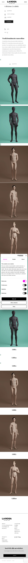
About (3, 523)
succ (5, 32)
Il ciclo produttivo (7, 525)
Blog (3, 538)
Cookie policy (8, 560)
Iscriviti (14, 555)
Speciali (17, 533)
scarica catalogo (10, 13)
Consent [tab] (5, 259)
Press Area (4, 540)
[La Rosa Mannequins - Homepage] (12, 3)
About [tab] (23, 259)
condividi (9, 17)
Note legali (4, 560)
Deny (14, 306)
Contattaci (8, 21)
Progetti (4, 537)
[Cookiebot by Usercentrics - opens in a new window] (17, 255)
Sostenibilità (5, 526)
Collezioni (17, 523)
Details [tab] (14, 259)
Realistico (17, 531)
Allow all (14, 298)
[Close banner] (26, 255)
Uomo (16, 526)
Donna (16, 525)
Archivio (4, 528)
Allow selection (14, 302)
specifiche (9, 10)
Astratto (17, 529)
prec (8, 29)
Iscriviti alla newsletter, (14, 548)
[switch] (25, 285)
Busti (16, 528)
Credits (13, 560)
